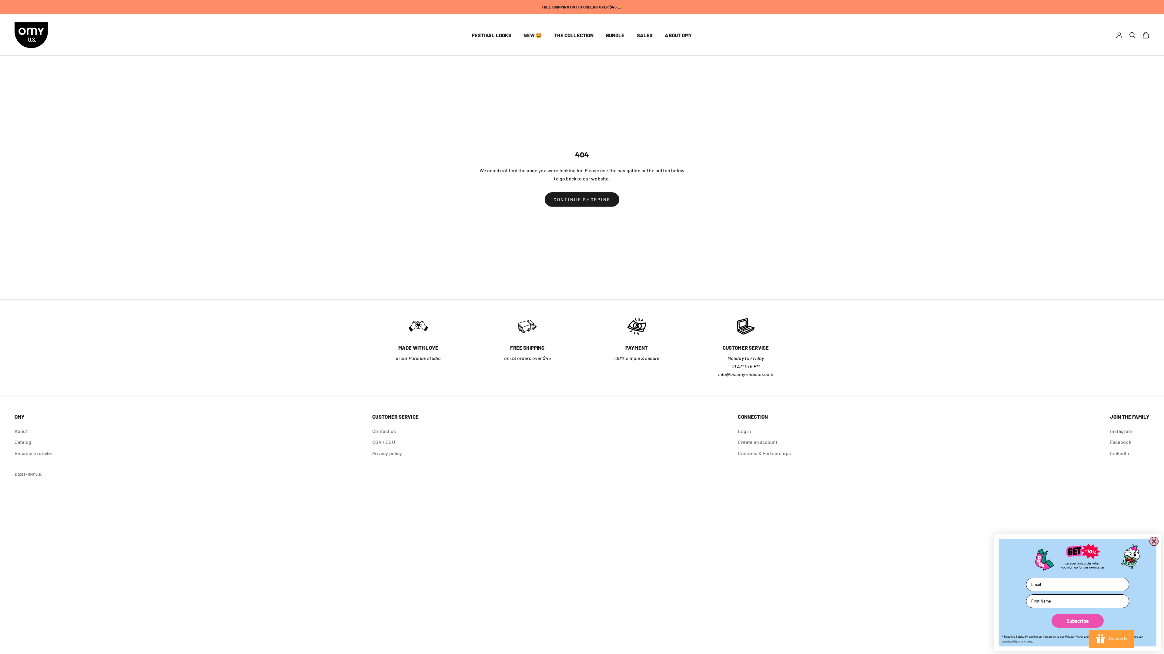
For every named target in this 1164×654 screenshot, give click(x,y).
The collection (574, 35)
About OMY (678, 35)
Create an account (758, 442)
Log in (744, 431)
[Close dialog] (1154, 541)
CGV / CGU (383, 442)
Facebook (1120, 442)
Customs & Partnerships (764, 453)
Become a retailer (34, 453)
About (21, 431)
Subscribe (1077, 621)
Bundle (615, 35)
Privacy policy (387, 453)
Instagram (1121, 431)
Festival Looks (491, 35)
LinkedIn (1119, 453)
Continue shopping (582, 199)
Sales (645, 35)
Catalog (23, 442)
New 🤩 (532, 35)
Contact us (384, 431)
